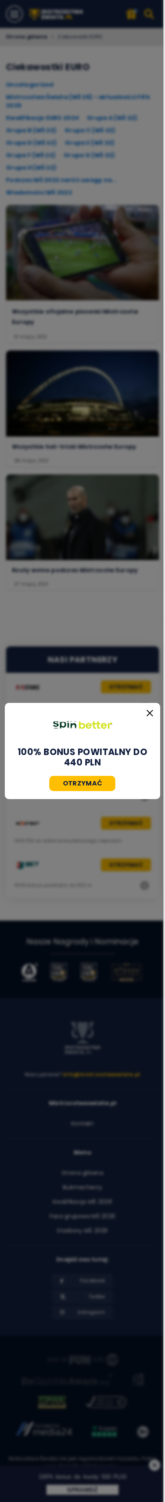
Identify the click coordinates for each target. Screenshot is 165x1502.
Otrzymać (83, 783)
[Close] (149, 713)
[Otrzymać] (82, 725)
